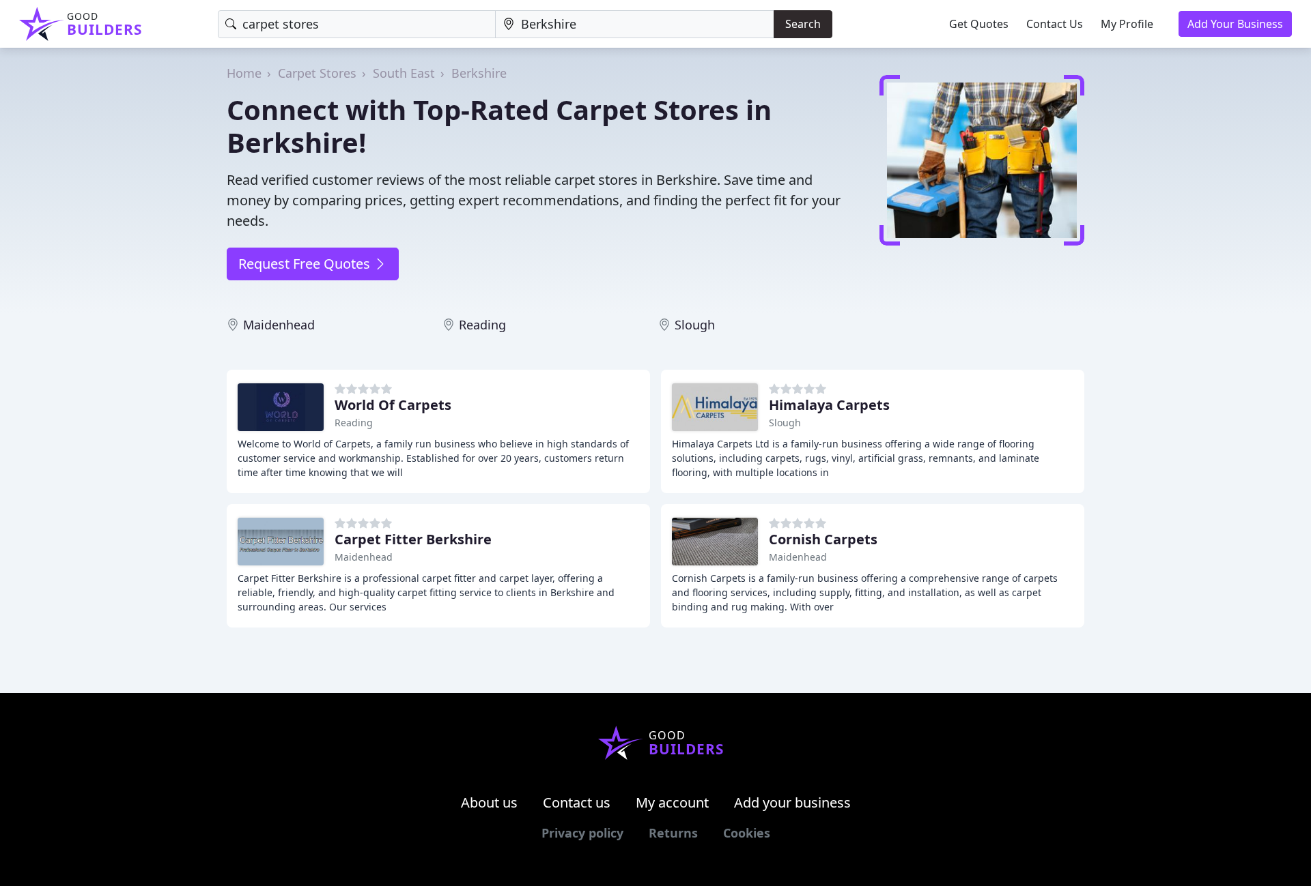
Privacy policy (582, 833)
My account (672, 802)
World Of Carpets (393, 405)
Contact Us (1054, 23)
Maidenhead (279, 324)
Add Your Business (1235, 23)
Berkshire (479, 73)
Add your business (792, 802)
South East (404, 73)
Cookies (746, 833)
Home (244, 73)
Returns (673, 833)
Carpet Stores (317, 73)
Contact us (576, 802)
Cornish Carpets (823, 539)
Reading (482, 324)
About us (489, 802)
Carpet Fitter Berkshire (413, 539)
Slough (695, 324)
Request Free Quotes (305, 263)
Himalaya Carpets (829, 405)
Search (803, 23)
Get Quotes (979, 23)
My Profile (1127, 23)
